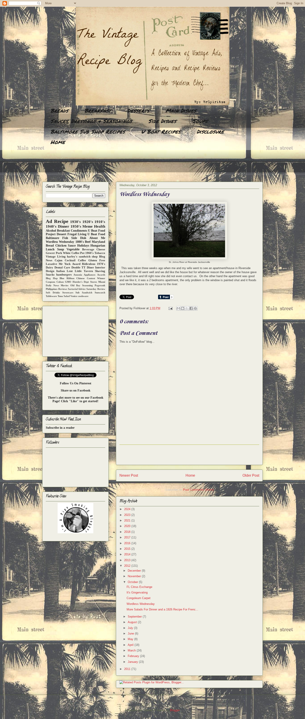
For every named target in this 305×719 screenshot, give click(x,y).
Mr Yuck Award (69, 264)
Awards (101, 274)
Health (99, 226)
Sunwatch (100, 292)
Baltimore (52, 238)
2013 (127, 560)
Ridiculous (88, 264)
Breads (59, 110)
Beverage (88, 249)
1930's (75, 222)
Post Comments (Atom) (198, 489)
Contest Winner (96, 278)
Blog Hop (52, 278)
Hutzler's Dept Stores (85, 281)
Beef (88, 241)
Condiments (79, 230)
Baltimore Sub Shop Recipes (87, 131)
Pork (59, 253)
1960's (89, 253)
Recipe (61, 221)
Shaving (100, 271)
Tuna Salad (64, 296)
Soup (60, 249)
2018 (127, 532)
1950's (76, 226)
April (131, 645)
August (133, 622)
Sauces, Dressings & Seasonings (91, 121)
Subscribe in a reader (60, 427)
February (134, 656)
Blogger (175, 710)
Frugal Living (76, 234)
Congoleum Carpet (138, 598)
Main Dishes (180, 110)
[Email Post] (170, 308)
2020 (127, 526)
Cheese (100, 249)
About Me (97, 238)
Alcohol (51, 230)
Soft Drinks (53, 292)
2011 (127, 669)
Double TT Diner (82, 267)
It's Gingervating (137, 592)
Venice (73, 296)
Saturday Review (95, 289)
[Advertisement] (123, 164)
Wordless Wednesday (141, 604)
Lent (70, 271)
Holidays (83, 245)
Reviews (62, 289)
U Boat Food (96, 234)
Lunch (50, 249)
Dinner (63, 226)
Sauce (72, 245)
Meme (87, 226)
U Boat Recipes (160, 131)
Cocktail (70, 260)
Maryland (98, 241)
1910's (99, 222)
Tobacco (99, 253)
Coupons (50, 281)
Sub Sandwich (83, 292)
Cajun (58, 260)
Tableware (51, 296)
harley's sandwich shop (82, 256)
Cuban (60, 281)
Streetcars (67, 292)
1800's (79, 241)
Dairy (49, 267)
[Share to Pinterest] (195, 308)
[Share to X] (187, 308)
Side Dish (78, 238)
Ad (49, 221)
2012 (127, 565)
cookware (83, 296)
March (132, 650)
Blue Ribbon (67, 278)
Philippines (51, 289)
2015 (127, 548)
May (131, 639)
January (133, 661)
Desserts (138, 110)
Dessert (61, 234)
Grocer (50, 253)
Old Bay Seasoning (81, 285)
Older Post (250, 475)
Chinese (80, 278)
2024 (127, 509)
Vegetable (73, 249)
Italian (60, 271)
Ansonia (77, 274)
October (133, 582)
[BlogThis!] (182, 308)
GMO (68, 281)
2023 (127, 515)
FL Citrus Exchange (139, 587)
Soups (199, 121)
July (131, 628)
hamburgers (64, 274)
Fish (65, 238)
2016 (127, 543)
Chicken (61, 245)
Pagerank (100, 285)
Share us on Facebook (75, 390)
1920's (87, 222)
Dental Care (62, 267)
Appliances (89, 274)
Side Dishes (162, 121)
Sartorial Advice (77, 289)
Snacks (50, 274)
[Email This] (178, 308)
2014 (127, 554)
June (131, 633)
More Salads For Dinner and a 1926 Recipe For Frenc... (162, 609)
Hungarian (97, 245)
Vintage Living (56, 256)
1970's (101, 264)
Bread (50, 245)
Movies (64, 285)
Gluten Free (96, 260)
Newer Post (128, 475)
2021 (127, 520)
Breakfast (97, 110)
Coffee (82, 260)
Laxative (51, 264)
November (135, 576)
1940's (51, 226)
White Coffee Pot (74, 253)
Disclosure (210, 131)
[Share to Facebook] (191, 308)
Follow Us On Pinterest (75, 383)
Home (57, 142)
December (135, 570)
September (135, 616)
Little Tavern (84, 271)
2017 (127, 537)
